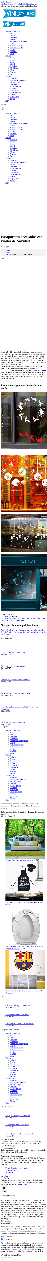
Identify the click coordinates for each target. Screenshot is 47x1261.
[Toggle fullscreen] (6, 1257)
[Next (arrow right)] (4, 1259)
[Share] (4, 1257)
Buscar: (3, 105)
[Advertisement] (23, 209)
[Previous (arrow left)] (2, 1259)
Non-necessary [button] (6, 1237)
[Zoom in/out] (9, 1257)
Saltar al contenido (7, 2)
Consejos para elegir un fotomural (13, 652)
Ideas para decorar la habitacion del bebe (15, 693)
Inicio (7, 250)
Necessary (7, 1221)
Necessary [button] (4, 1219)
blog (7, 252)
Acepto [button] (17, 1184)
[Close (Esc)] (2, 1257)
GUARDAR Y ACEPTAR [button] (11, 1255)
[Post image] (7, 650)
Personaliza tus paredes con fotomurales (15, 680)
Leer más (23, 1184)
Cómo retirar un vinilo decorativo (13, 666)
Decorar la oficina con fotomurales (13, 723)
